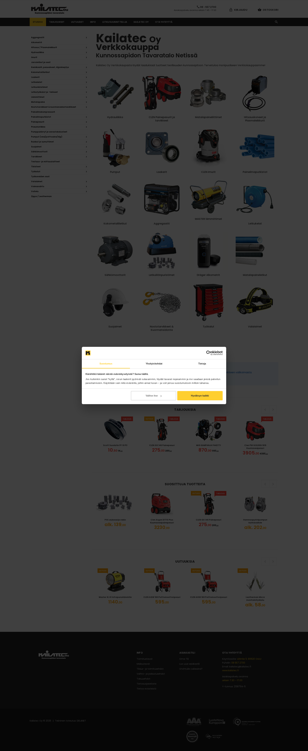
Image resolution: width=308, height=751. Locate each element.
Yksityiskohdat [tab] (154, 363)
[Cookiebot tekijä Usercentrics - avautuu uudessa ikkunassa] (209, 353)
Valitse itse (152, 395)
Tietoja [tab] (202, 363)
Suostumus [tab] (105, 363)
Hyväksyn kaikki (200, 395)
